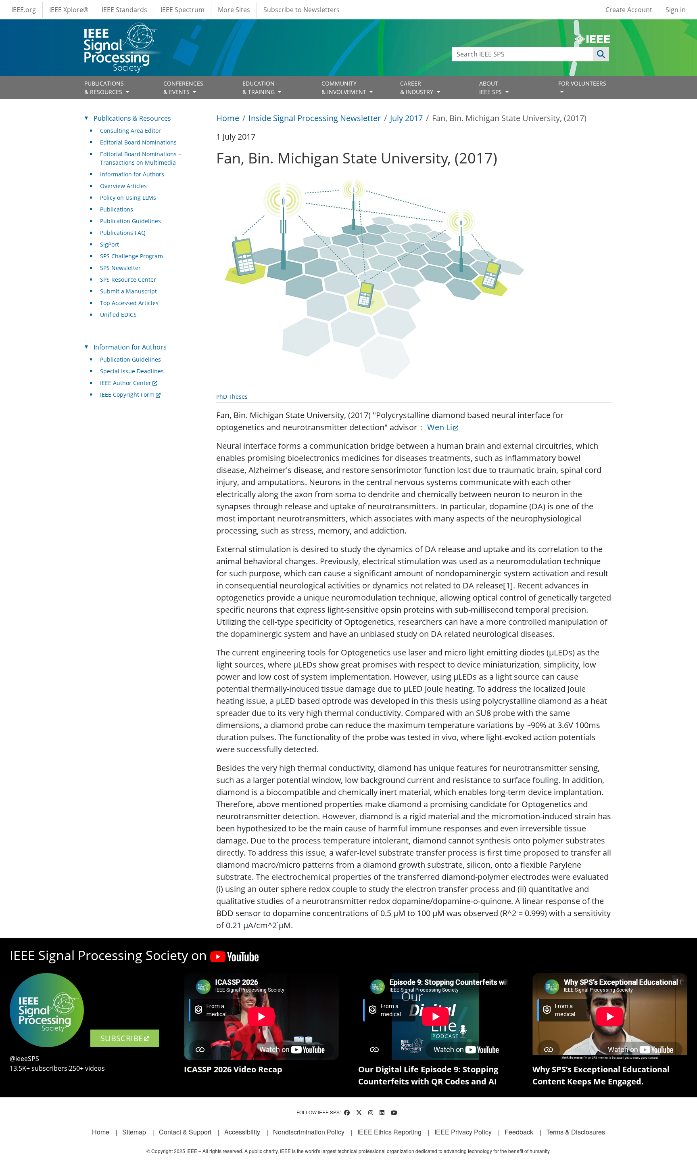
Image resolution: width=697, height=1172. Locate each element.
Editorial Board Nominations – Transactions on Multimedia (140, 158)
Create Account (628, 9)
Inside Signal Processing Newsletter (314, 118)
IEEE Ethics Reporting (389, 1131)
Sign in (676, 9)
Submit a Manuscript (128, 291)
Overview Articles (123, 186)
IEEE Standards (124, 9)
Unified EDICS (118, 314)
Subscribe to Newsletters (301, 9)
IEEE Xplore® (68, 9)
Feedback (519, 1131)
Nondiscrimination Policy (308, 1131)
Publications (116, 209)
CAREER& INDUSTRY (417, 88)
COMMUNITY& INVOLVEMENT (344, 88)
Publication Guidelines (130, 221)
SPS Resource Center (128, 279)
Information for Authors (132, 174)
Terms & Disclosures (575, 1131)
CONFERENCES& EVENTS (183, 88)
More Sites (234, 9)
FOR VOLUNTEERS (582, 83)
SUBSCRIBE (121, 1038)
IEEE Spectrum (183, 9)
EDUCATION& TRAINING (259, 88)
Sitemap (134, 1131)
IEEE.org (23, 9)
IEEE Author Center (125, 383)
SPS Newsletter (120, 268)
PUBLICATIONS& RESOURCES (104, 88)
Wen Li (439, 427)
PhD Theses (232, 396)
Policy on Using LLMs (128, 197)
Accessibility (242, 1131)
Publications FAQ (123, 232)
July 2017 (406, 118)
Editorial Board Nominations (138, 142)
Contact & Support (185, 1131)
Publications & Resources (132, 118)
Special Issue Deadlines (132, 371)
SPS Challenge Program (131, 256)
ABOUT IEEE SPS (491, 88)
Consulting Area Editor (130, 130)
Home (227, 118)
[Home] (121, 30)
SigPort (109, 244)
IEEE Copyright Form (127, 394)
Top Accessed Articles (129, 303)
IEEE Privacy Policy (463, 1131)
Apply (601, 54)
